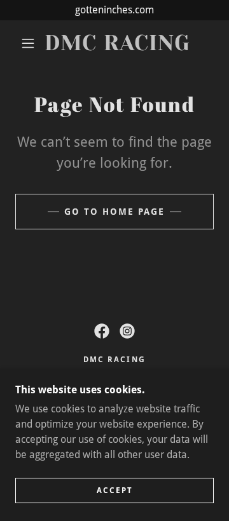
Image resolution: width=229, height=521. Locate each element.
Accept (115, 490)
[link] (117, 43)
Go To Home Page (114, 211)
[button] (28, 43)
